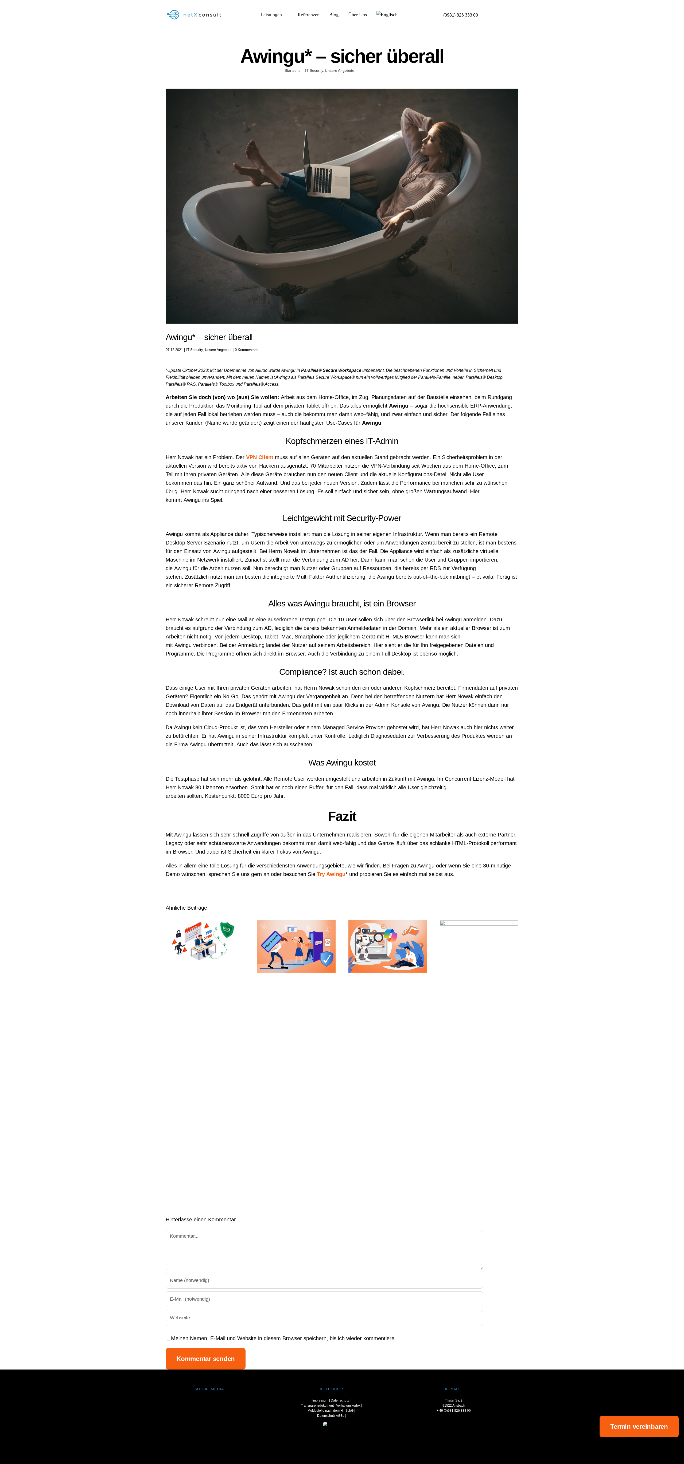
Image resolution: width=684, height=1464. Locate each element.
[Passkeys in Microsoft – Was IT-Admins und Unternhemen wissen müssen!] (296, 946)
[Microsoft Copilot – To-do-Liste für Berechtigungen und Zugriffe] (387, 946)
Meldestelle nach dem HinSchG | (331, 1410)
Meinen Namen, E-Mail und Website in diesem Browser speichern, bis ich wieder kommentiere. (283, 1338)
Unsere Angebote (218, 350)
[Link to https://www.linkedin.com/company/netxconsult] (202, 1402)
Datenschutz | (341, 1400)
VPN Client (259, 457)
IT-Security (194, 350)
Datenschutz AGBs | (331, 1416)
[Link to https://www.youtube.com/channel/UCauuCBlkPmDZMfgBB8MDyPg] (215, 1402)
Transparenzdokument (317, 1405)
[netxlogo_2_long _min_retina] (196, 11)
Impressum (320, 1400)
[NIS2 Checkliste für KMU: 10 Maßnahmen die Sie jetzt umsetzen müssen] (205, 940)
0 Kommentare (246, 350)
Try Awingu (331, 874)
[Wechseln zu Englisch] (387, 15)
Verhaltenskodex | (349, 1405)
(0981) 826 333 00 (460, 15)
